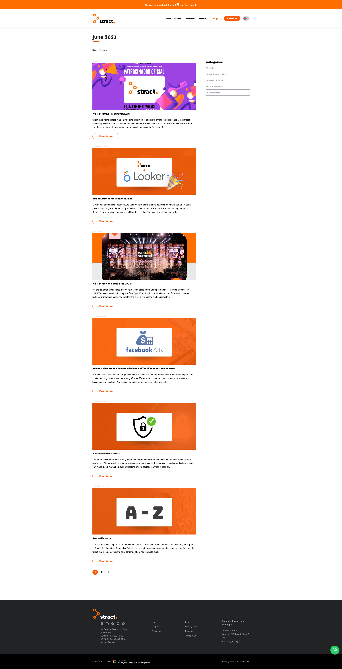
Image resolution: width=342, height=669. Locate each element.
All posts (210, 67)
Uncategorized (213, 92)
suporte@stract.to (109, 642)
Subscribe (232, 18)
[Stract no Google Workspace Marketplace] (131, 661)
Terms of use (191, 636)
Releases (104, 50)
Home (168, 18)
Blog (187, 622)
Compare (202, 18)
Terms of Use (243, 661)
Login (216, 18)
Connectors (190, 18)
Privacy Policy (192, 626)
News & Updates (214, 86)
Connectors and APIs (216, 74)
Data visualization (215, 80)
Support (177, 18)
